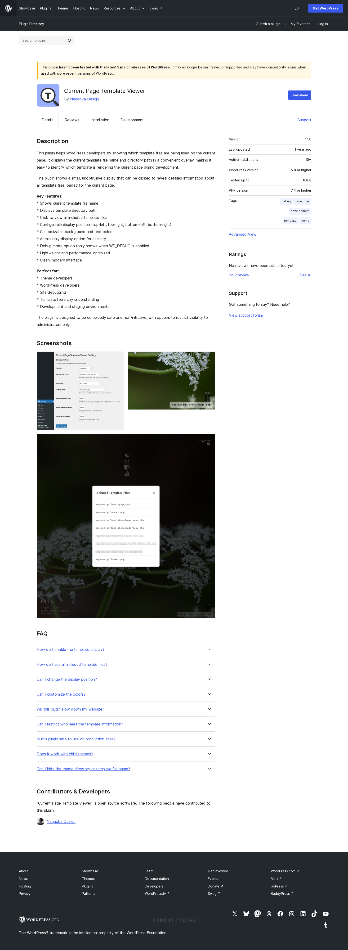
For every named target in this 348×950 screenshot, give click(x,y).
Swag (214, 893)
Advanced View (242, 234)
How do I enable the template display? (70, 649)
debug (286, 201)
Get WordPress (326, 8)
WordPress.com (285, 871)
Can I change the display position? (67, 679)
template (290, 220)
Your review (239, 275)
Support (304, 119)
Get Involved (218, 871)
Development (132, 119)
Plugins (87, 886)
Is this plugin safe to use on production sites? (76, 739)
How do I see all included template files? (72, 664)
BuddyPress (282, 893)
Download (299, 95)
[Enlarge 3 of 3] (208, 440)
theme (304, 220)
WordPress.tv (157, 893)
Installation (99, 119)
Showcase (90, 871)
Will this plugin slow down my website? (70, 709)
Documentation (157, 879)
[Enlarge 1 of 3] (117, 358)
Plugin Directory (31, 24)
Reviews (72, 119)
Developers (154, 886)
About (23, 871)
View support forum (246, 315)
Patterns (88, 893)
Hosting (25, 886)
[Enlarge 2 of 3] (208, 358)
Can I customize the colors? (61, 694)
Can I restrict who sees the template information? (80, 724)
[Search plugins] (69, 40)
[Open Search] (296, 8)
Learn (149, 871)
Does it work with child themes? (65, 754)
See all (305, 275)
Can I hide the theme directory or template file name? (83, 769)
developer (301, 201)
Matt (276, 879)
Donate (215, 886)
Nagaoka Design (84, 99)
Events (213, 879)
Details (48, 119)
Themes (88, 879)
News (23, 879)
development (299, 211)
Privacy (25, 893)
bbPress (279, 886)
